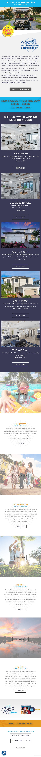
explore (20, 168)
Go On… (20, 609)
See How (20, 691)
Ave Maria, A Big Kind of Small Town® (13, 82)
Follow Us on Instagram (21, 740)
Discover (20, 443)
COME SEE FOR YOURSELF (20, 89)
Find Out (20, 526)
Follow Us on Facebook (20, 735)
